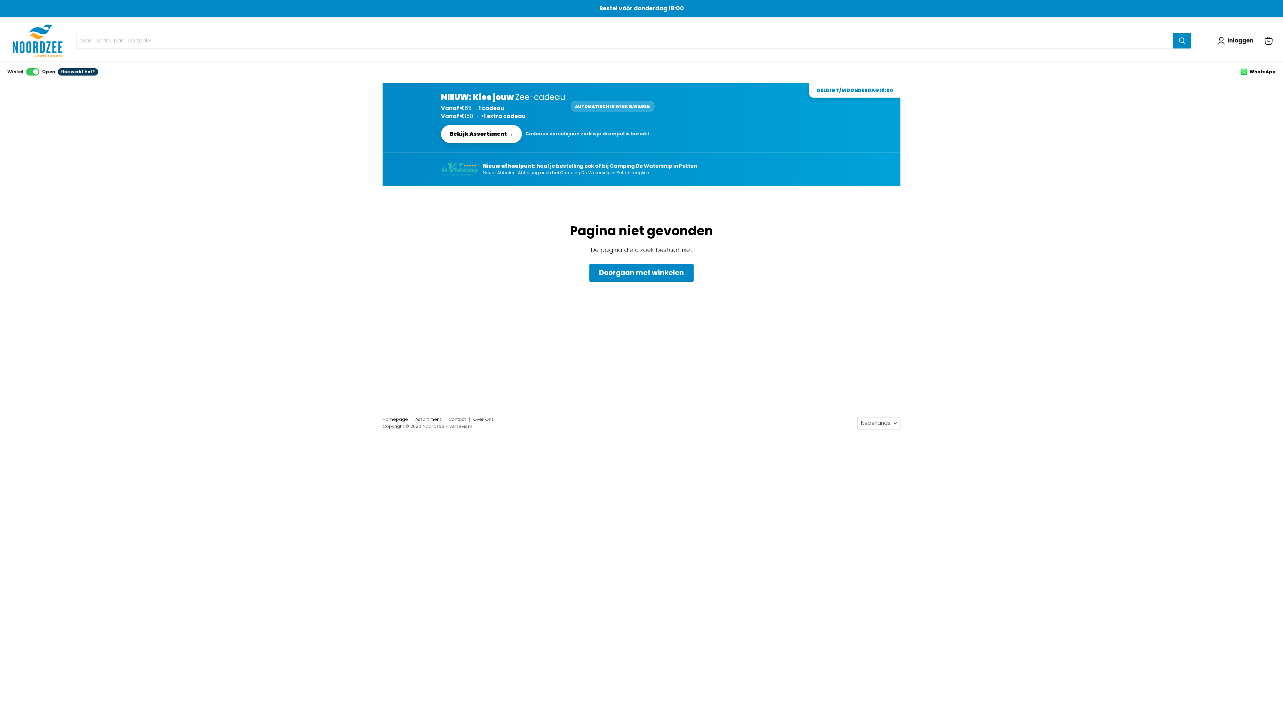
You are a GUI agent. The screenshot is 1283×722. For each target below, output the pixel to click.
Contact (457, 419)
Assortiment (428, 419)
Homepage (395, 419)
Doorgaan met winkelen (641, 272)
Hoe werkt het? (78, 72)
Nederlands (875, 423)
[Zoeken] (1182, 40)
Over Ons (483, 419)
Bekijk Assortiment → (481, 134)
